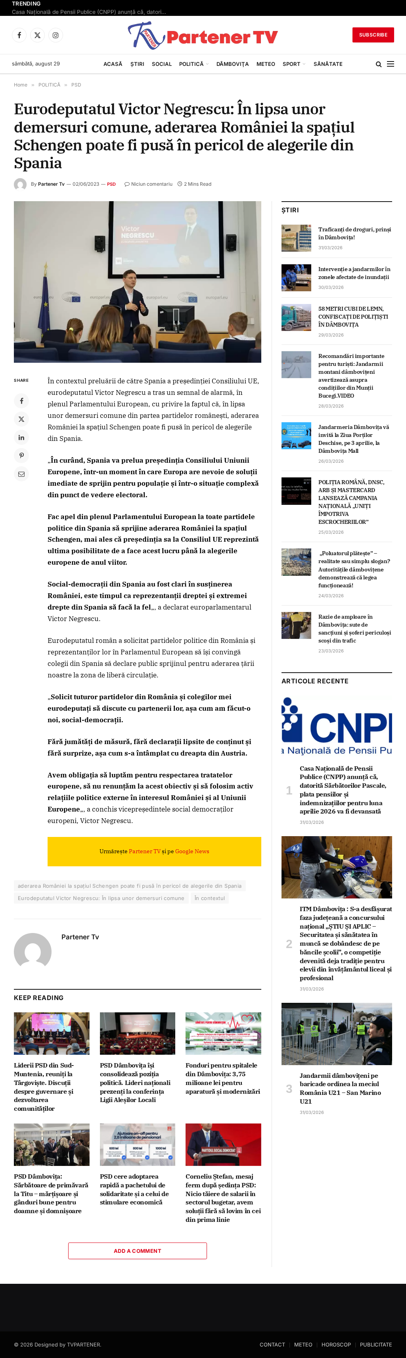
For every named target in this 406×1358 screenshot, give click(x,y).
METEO (266, 64)
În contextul (210, 898)
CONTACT (272, 1344)
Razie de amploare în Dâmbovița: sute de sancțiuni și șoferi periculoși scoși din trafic (354, 628)
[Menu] (390, 64)
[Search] (378, 64)
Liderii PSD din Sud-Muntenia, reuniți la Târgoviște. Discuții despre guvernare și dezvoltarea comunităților (44, 1086)
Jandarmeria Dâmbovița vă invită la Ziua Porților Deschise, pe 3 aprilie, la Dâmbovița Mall (353, 438)
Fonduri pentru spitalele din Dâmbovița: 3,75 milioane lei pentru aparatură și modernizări (223, 1078)
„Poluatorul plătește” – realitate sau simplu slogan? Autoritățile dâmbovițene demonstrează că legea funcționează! (354, 569)
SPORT (292, 64)
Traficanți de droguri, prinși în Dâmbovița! (354, 233)
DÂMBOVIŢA (232, 64)
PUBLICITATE (376, 1344)
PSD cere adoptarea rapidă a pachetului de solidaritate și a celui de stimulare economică (134, 1189)
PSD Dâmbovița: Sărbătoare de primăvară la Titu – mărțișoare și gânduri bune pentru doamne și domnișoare (51, 1193)
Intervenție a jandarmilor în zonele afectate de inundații (354, 273)
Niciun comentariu (151, 184)
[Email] (21, 473)
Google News (192, 851)
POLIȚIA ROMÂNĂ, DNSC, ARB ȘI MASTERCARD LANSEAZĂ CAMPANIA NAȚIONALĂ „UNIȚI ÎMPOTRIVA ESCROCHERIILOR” (351, 502)
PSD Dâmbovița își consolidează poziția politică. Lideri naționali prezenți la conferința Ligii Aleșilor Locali (135, 1082)
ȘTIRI (137, 64)
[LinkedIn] (21, 437)
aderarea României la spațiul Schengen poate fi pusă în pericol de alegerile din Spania (130, 886)
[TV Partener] (203, 35)
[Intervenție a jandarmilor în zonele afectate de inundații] (296, 277)
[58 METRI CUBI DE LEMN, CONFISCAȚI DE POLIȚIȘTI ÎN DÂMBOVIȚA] (296, 317)
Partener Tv (51, 184)
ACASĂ (113, 64)
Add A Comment (137, 1251)
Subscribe (373, 35)
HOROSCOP (336, 1344)
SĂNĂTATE (328, 64)
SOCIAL (162, 64)
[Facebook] (21, 400)
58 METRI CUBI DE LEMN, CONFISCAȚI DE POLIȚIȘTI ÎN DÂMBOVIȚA (353, 316)
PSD (111, 184)
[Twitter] (21, 419)
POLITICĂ (191, 64)
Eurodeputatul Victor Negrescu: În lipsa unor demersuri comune (101, 898)
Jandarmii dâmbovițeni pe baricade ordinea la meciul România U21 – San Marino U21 (340, 1088)
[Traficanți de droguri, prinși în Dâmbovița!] (296, 238)
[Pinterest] (21, 455)
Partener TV (145, 851)
